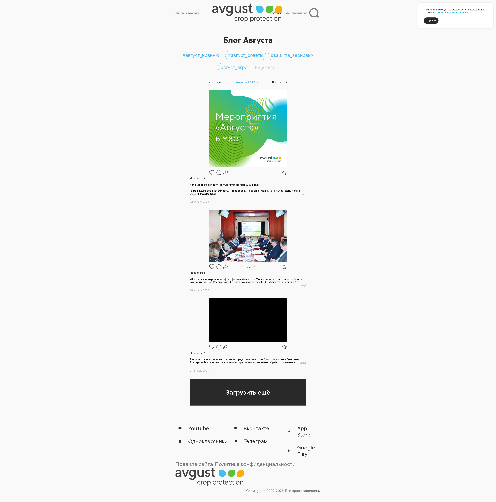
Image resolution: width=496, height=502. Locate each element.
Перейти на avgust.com (187, 13)
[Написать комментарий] (218, 172)
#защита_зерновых (292, 55)
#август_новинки (201, 55)
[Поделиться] (225, 172)
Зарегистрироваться (296, 13)
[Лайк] (211, 172)
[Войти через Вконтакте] (274, 12)
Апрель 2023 (245, 82)
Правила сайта (194, 464)
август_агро (234, 67)
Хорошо (431, 20)
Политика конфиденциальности (255, 464)
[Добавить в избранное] (284, 172)
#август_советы (245, 55)
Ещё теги (265, 67)
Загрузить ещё (248, 392)
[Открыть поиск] (314, 13)
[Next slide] (258, 267)
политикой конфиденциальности (453, 12)
